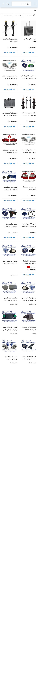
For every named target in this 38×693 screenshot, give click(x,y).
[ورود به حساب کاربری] (8, 4)
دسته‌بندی (9, 15)
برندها (19, 15)
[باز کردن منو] (34, 3)
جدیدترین (29, 15)
